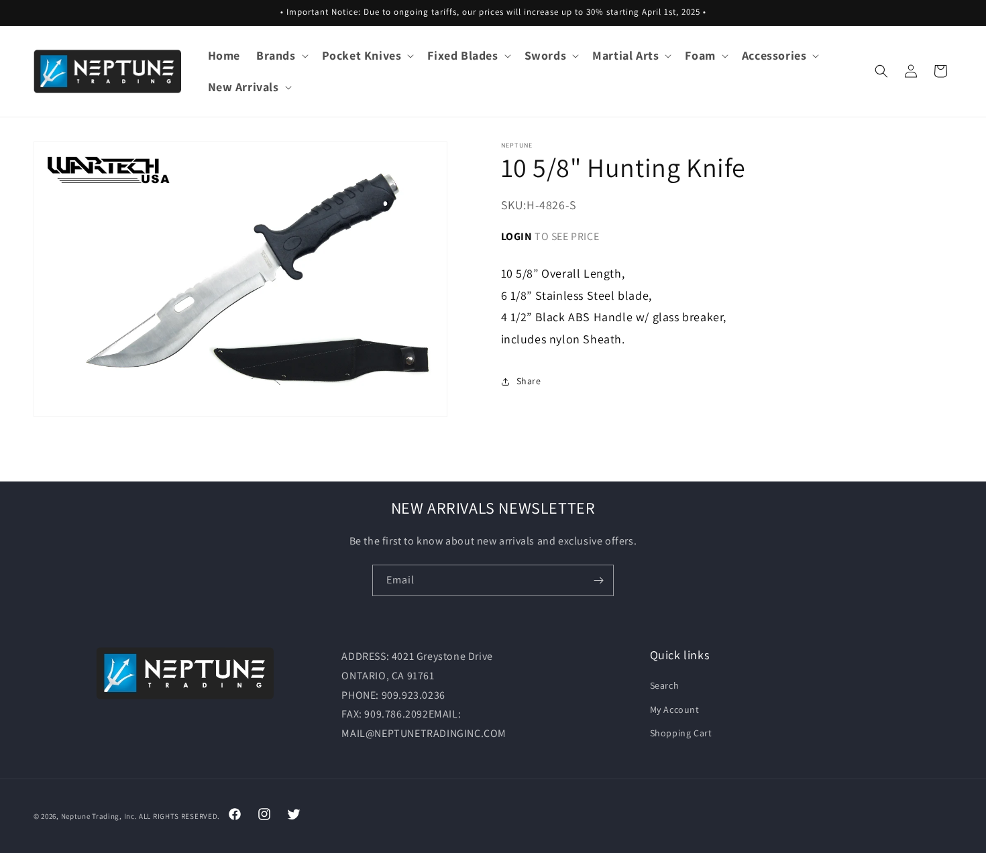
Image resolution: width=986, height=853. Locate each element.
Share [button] (528, 381)
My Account (675, 709)
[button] (281, 55)
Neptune (76, 816)
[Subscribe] (598, 580)
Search (664, 685)
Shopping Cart (681, 733)
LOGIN (517, 236)
